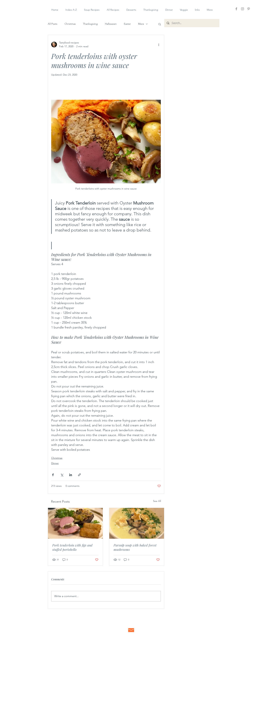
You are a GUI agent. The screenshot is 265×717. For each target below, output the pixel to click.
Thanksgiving (90, 23)
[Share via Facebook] (53, 474)
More (141, 23)
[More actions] (158, 44)
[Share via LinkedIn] (70, 474)
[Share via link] (79, 474)
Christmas (70, 23)
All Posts (52, 23)
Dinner (55, 463)
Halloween (111, 23)
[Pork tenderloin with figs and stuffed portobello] (75, 523)
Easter (127, 23)
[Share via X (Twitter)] (61, 474)
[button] (159, 24)
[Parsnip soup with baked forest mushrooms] (136, 523)
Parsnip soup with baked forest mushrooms (135, 547)
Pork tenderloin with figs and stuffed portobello (72, 547)
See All (157, 501)
